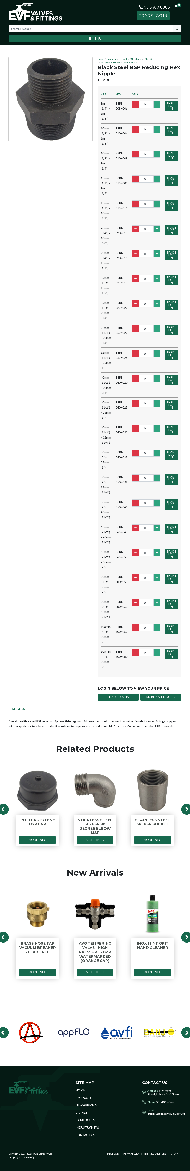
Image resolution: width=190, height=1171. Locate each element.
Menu (96, 38)
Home (100, 59)
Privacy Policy (131, 1154)
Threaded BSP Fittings (130, 59)
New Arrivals (86, 1105)
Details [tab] (18, 709)
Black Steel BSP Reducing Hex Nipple (119, 62)
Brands (82, 1112)
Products (111, 59)
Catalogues (85, 1120)
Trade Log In (153, 15)
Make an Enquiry (161, 697)
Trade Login (112, 1154)
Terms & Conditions (155, 1154)
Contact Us (85, 1135)
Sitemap (175, 1154)
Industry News (88, 1127)
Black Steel (150, 59)
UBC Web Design (27, 1157)
